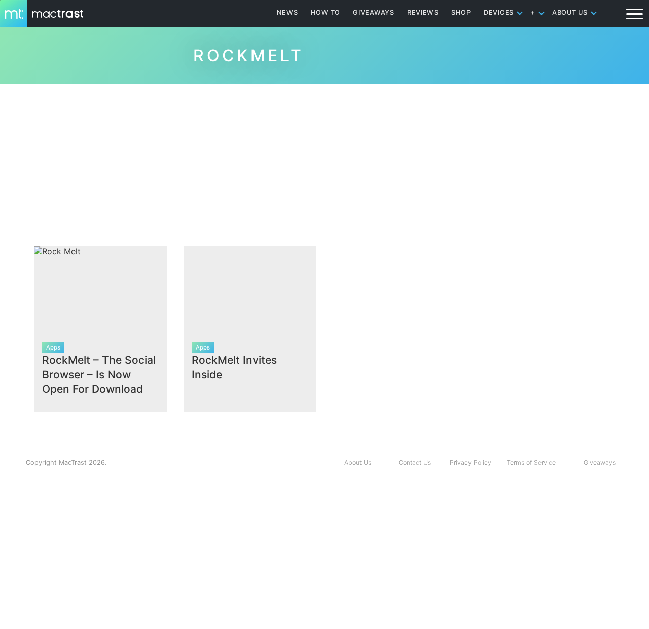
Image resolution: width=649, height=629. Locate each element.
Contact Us (415, 462)
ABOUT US (570, 12)
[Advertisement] (324, 161)
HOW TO (325, 12)
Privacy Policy (470, 462)
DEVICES (499, 12)
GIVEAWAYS (373, 12)
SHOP (461, 12)
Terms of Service (531, 462)
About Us (357, 462)
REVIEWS (423, 12)
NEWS (287, 12)
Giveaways (600, 462)
